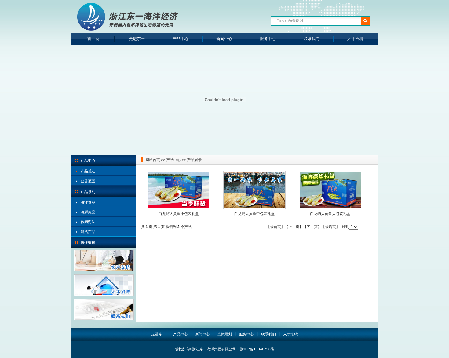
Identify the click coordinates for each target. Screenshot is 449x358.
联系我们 (311, 38)
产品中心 (180, 38)
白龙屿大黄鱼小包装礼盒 (179, 214)
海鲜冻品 (88, 212)
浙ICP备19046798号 (257, 349)
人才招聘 (355, 38)
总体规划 (224, 334)
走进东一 (137, 38)
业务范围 (88, 181)
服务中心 (268, 38)
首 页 (93, 38)
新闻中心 (224, 38)
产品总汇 (88, 171)
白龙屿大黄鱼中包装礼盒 (254, 214)
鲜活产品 (88, 232)
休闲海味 (88, 222)
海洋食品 (88, 202)
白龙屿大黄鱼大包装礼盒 (330, 214)
